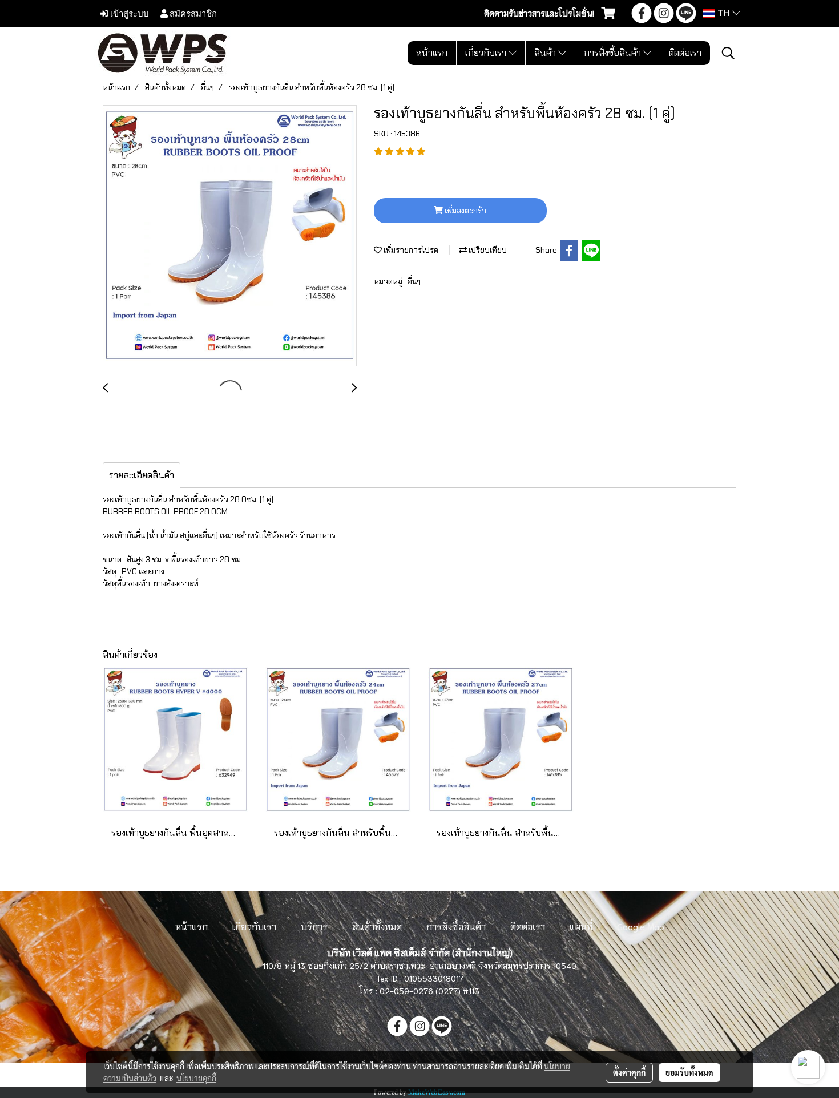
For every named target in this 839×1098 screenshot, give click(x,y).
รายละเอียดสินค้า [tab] (141, 475)
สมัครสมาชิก (192, 13)
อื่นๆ (414, 281)
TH (723, 13)
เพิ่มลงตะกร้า (464, 210)
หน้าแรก (431, 53)
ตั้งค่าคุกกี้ (629, 1072)
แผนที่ (581, 926)
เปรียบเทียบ (487, 250)
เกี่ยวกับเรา (487, 53)
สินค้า (546, 53)
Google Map (640, 926)
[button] (728, 53)
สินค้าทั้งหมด (377, 926)
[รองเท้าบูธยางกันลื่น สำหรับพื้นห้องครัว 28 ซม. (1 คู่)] (229, 236)
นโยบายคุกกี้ (196, 1078)
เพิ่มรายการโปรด (410, 250)
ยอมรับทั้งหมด (689, 1072)
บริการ (314, 926)
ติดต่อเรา (685, 53)
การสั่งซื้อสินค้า (613, 53)
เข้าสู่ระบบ (128, 13)
